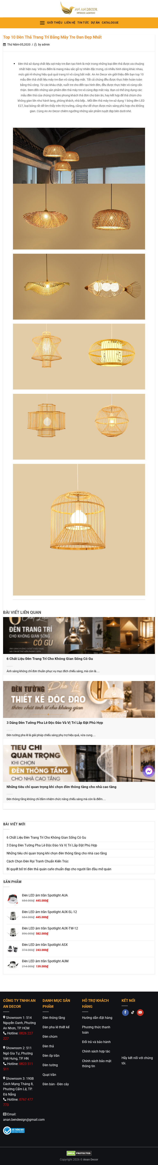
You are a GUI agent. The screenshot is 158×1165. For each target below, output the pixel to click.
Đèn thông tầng (54, 1018)
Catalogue (110, 22)
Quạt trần (49, 1075)
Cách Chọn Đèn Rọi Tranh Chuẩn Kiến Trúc (38, 861)
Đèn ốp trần (51, 1056)
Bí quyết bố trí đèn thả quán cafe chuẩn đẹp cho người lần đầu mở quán (59, 869)
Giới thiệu (54, 22)
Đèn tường (50, 1065)
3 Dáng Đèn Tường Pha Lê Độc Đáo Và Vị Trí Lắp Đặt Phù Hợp (55, 723)
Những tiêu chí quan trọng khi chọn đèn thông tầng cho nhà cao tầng (61, 787)
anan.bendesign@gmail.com (24, 1120)
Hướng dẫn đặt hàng (97, 1018)
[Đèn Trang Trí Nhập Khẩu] (79, 8)
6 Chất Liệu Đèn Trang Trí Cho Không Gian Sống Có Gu (50, 659)
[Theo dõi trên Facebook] (125, 1012)
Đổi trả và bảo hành (96, 1042)
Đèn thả (48, 1046)
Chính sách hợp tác (96, 1051)
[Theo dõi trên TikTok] (132, 1012)
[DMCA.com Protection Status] (79, 1153)
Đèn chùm (50, 1037)
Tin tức (83, 22)
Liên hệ (69, 22)
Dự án (95, 22)
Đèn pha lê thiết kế (56, 1027)
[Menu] (42, 22)
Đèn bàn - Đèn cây (56, 1084)
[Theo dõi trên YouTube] (140, 1012)
